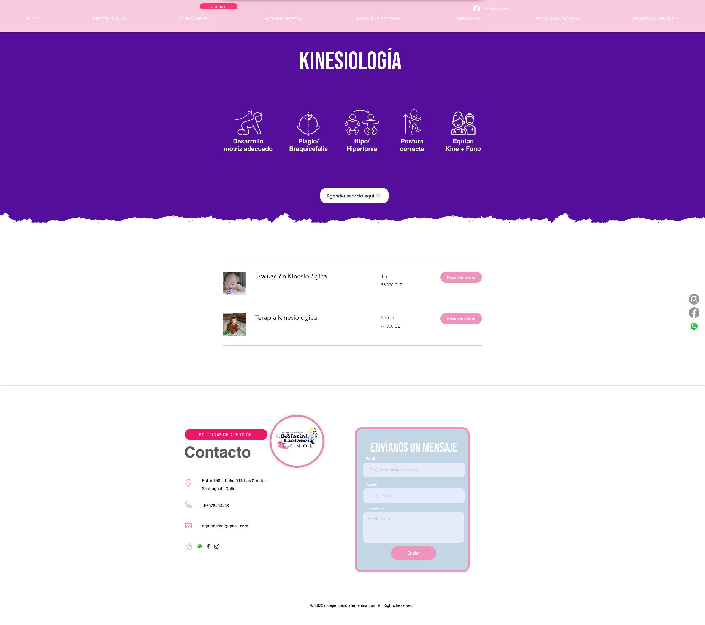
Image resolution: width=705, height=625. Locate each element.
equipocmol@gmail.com (225, 525)
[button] (461, 277)
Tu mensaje (374, 508)
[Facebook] (694, 312)
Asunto (371, 484)
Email (370, 458)
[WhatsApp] (694, 326)
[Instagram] (694, 299)
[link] (311, 276)
